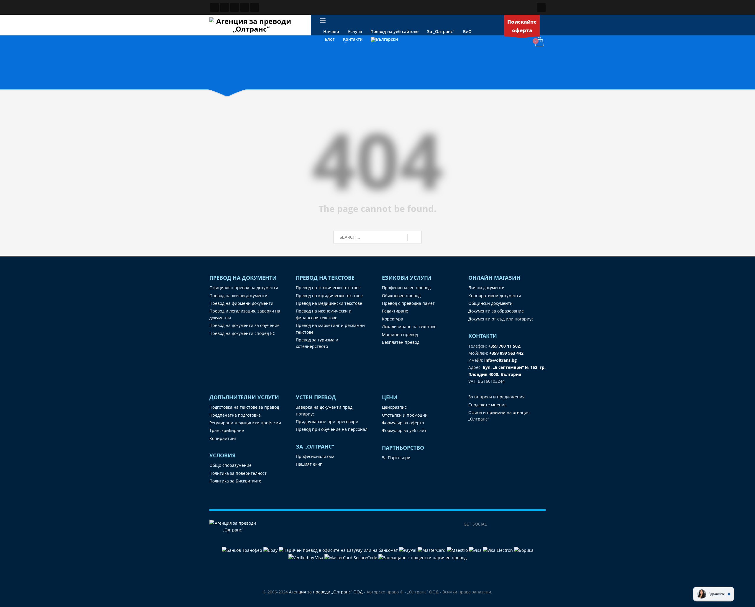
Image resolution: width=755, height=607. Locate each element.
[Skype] (529, 524)
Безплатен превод (400, 342)
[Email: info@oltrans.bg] (224, 7)
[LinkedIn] (505, 524)
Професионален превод (406, 287)
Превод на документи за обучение (244, 325)
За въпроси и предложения (496, 397)
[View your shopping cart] (539, 42)
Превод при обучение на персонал (331, 429)
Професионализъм (315, 456)
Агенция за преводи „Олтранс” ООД (326, 592)
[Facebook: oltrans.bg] (214, 7)
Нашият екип (309, 464)
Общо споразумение (230, 465)
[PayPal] (408, 550)
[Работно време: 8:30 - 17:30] (244, 7)
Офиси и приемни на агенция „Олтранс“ (499, 416)
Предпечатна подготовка (235, 415)
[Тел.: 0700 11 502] (254, 7)
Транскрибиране (226, 430)
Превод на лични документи (238, 295)
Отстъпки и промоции (405, 415)
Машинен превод (400, 334)
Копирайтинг (223, 438)
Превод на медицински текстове (329, 303)
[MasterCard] (432, 550)
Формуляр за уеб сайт (404, 430)
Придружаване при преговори (327, 421)
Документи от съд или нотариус (501, 319)
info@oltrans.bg (500, 360)
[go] (414, 237)
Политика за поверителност (238, 473)
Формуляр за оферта (403, 423)
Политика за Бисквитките (235, 481)
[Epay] (271, 550)
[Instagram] (517, 524)
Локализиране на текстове (409, 326)
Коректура (392, 319)
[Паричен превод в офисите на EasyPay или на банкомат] (339, 550)
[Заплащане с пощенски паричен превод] (422, 557)
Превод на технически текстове (328, 287)
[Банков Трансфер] (242, 550)
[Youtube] (541, 524)
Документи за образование (496, 311)
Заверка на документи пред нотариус (324, 410)
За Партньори (396, 457)
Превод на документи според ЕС (242, 333)
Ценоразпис (394, 407)
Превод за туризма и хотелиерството (317, 343)
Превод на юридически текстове (329, 295)
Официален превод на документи (243, 287)
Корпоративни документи (494, 295)
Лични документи (486, 287)
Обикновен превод (401, 295)
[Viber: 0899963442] (234, 7)
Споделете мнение (487, 405)
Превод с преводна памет (408, 303)
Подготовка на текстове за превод (244, 407)
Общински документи (490, 303)
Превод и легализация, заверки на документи (244, 314)
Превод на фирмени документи (241, 303)
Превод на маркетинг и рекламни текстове (330, 329)
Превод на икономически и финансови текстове (324, 314)
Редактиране (395, 311)
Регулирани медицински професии (245, 423)
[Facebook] (494, 524)
